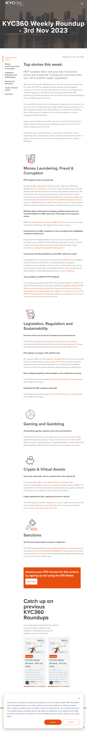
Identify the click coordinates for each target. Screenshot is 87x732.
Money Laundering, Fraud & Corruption (12, 66)
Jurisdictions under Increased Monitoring (56, 199)
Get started (31, 581)
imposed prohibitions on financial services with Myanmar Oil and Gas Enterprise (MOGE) (53, 549)
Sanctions (9, 94)
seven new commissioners (64, 437)
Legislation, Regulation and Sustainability (11, 75)
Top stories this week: (11, 58)
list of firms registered (45, 502)
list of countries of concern (43, 188)
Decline (71, 722)
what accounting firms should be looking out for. (46, 247)
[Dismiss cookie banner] (79, 698)
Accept (53, 722)
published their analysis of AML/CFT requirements (52, 222)
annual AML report (67, 260)
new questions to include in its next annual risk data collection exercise (54, 295)
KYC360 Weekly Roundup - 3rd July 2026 (57, 663)
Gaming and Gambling (9, 82)
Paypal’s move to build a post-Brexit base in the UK (52, 506)
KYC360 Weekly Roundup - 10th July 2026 (34, 663)
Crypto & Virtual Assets (11, 88)
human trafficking (67, 270)
